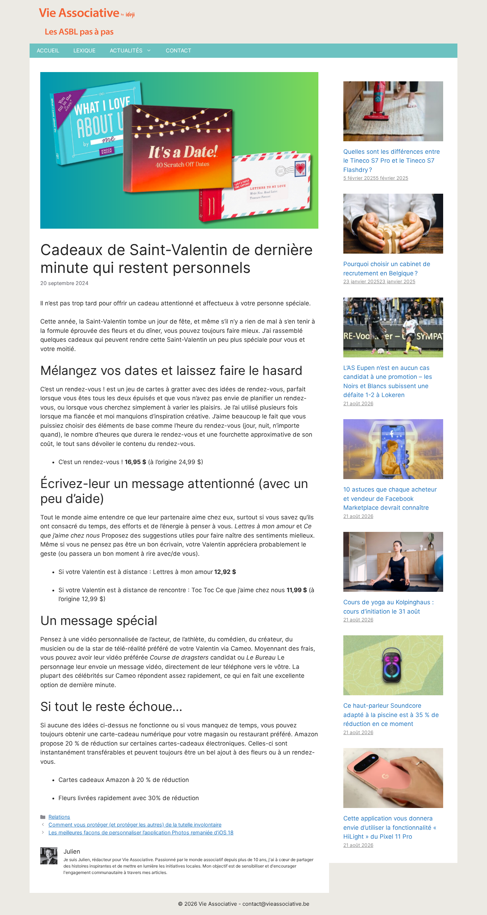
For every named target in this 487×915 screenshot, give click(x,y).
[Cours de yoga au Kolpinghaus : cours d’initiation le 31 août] (393, 587)
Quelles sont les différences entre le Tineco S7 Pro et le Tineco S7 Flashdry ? (391, 160)
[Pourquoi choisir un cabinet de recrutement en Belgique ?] (393, 249)
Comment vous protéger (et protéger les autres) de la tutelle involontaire (134, 825)
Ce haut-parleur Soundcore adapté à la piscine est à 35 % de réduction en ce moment (391, 714)
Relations (59, 817)
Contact (178, 50)
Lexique (84, 50)
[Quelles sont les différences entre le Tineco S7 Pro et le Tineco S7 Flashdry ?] (393, 136)
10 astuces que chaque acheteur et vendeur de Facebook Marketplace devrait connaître (390, 498)
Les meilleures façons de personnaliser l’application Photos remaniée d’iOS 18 (141, 832)
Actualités (126, 50)
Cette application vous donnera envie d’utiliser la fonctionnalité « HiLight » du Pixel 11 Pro (389, 827)
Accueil (48, 50)
